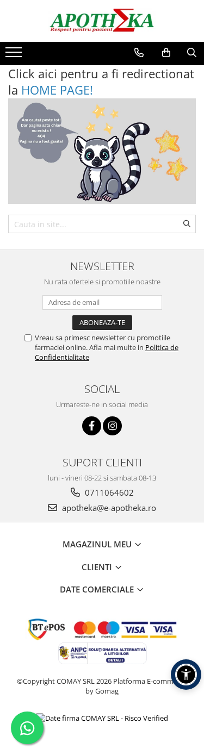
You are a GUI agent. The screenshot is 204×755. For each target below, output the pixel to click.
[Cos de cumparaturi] (166, 53)
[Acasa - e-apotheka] (102, 21)
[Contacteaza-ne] (139, 53)
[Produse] (14, 55)
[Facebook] (91, 425)
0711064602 (108, 492)
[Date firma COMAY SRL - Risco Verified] (102, 718)
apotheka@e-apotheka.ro (108, 507)
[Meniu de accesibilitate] (186, 674)
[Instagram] (112, 425)
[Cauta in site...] (192, 53)
